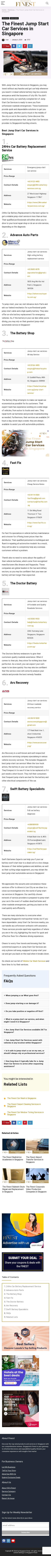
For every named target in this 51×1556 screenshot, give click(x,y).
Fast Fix (9, 1298)
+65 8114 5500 (33, 495)
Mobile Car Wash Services (34, 961)
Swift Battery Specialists (17, 1309)
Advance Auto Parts (15, 1290)
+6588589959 (32, 824)
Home (4, 10)
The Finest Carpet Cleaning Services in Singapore (24, 1105)
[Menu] (3, 3)
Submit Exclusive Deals (11, 1477)
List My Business (8, 1467)
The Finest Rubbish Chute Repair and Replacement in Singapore (13, 1189)
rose (6, 40)
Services (11, 10)
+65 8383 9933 (33, 619)
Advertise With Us (9, 1474)
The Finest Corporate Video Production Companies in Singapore (36, 1189)
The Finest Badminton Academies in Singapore (12, 1158)
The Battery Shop (14, 1294)
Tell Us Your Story (9, 1471)
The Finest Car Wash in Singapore (21, 1098)
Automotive (14, 18)
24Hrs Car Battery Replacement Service (23, 1286)
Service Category (8, 1491)
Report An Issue (8, 1498)
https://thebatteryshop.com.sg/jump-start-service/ (37, 389)
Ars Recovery (12, 1305)
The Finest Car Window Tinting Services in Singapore (25, 1113)
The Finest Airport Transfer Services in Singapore (34, 1159)
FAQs (8, 1313)
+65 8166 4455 (33, 365)
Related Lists (12, 1317)
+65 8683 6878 (33, 269)
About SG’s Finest (9, 1488)
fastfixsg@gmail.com (36, 498)
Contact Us (6, 1495)
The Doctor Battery (14, 1302)
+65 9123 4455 (33, 181)
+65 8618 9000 (33, 718)
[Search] (47, 3)
